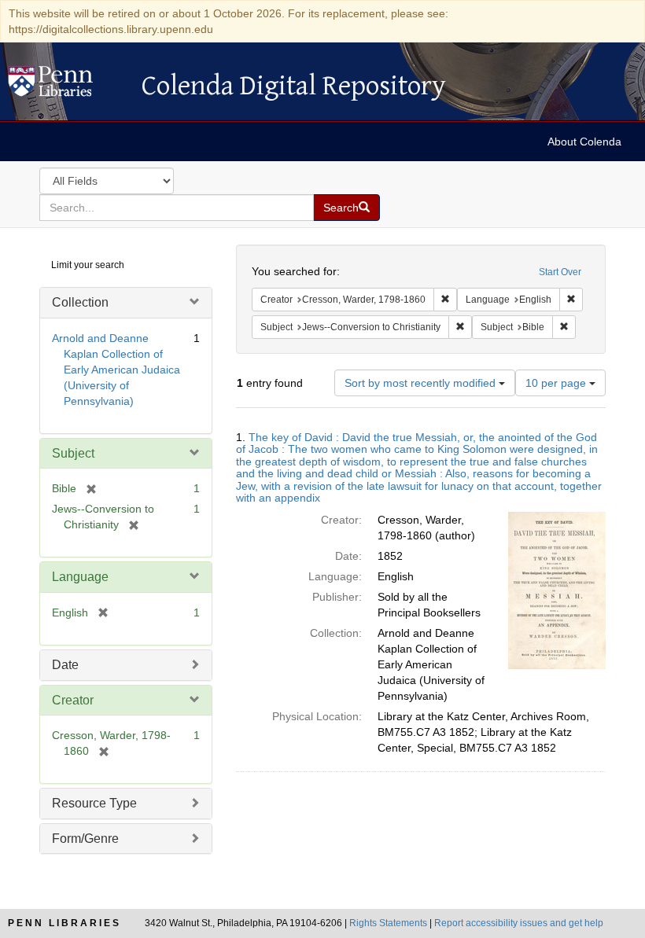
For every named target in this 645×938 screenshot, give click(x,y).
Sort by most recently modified (422, 383)
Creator (73, 700)
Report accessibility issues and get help (518, 923)
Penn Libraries (64, 923)
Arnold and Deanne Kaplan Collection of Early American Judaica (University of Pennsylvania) (116, 369)
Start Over (560, 272)
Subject (73, 453)
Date (65, 664)
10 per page (557, 383)
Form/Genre (85, 838)
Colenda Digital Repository (67, 85)
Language (80, 576)
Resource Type (94, 803)
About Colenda (584, 141)
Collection (80, 302)
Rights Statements (388, 923)
